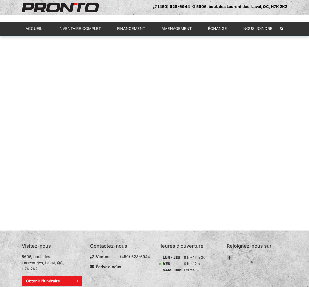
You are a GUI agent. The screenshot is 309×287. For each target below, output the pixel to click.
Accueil (34, 28)
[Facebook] (229, 257)
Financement (131, 28)
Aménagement (177, 28)
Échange (217, 28)
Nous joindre (257, 28)
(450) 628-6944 (174, 6)
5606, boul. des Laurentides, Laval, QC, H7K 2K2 (241, 6)
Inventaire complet (80, 28)
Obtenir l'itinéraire (43, 281)
